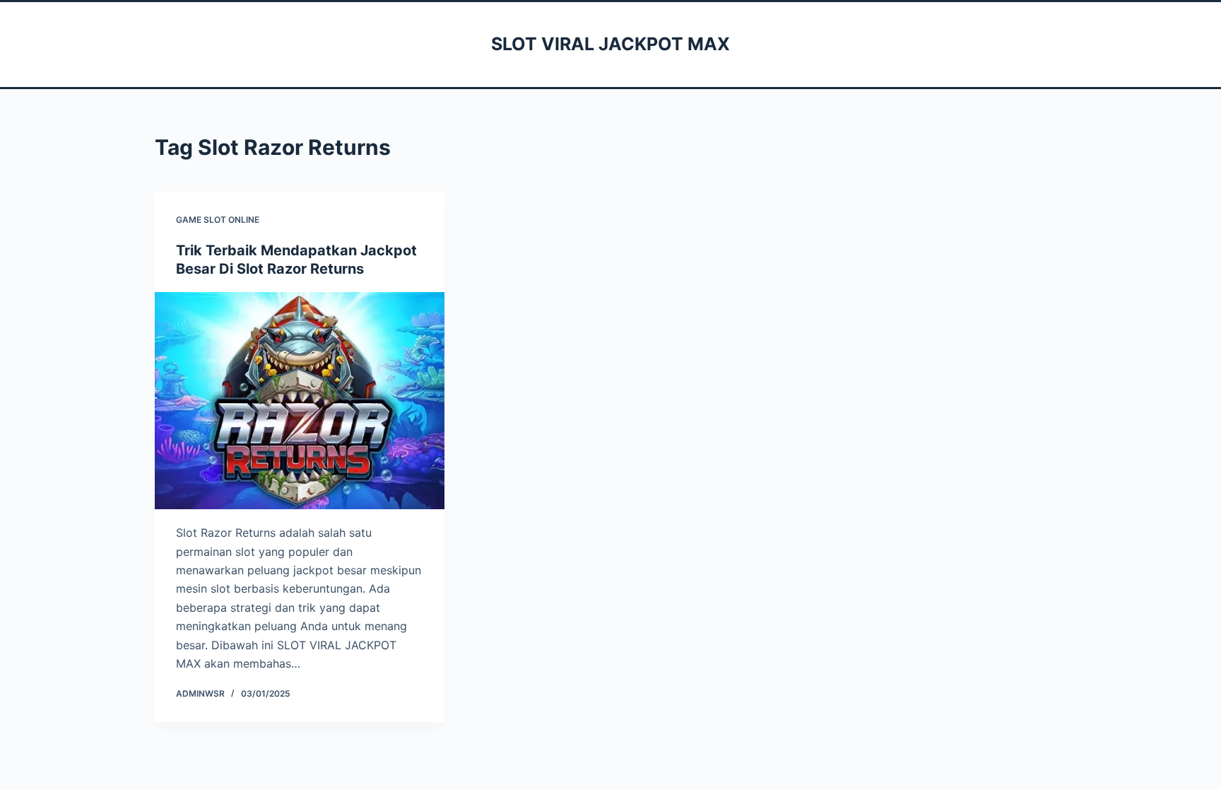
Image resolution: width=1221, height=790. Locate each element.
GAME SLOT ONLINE (217, 219)
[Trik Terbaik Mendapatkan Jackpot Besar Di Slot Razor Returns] (299, 401)
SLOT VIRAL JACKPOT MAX (610, 43)
